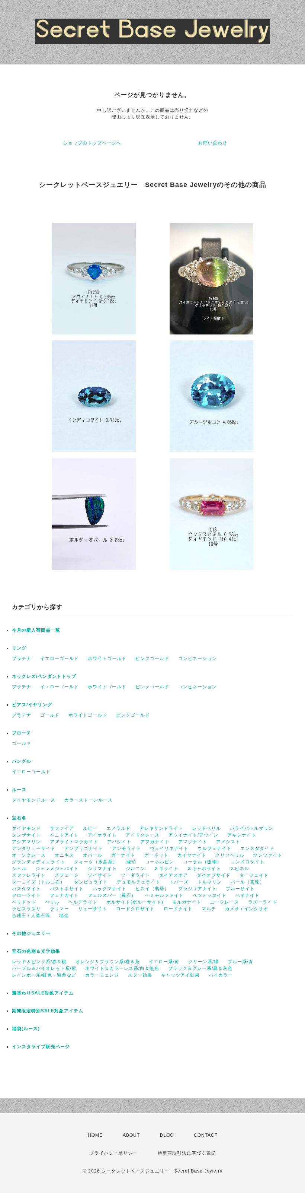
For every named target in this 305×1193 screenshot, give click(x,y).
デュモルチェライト (138, 882)
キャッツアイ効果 (180, 975)
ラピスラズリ (26, 908)
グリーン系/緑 (203, 961)
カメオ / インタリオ (246, 908)
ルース (19, 789)
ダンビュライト (91, 882)
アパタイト (119, 841)
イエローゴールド (59, 658)
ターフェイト (254, 875)
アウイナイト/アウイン (193, 835)
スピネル (239, 868)
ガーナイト (123, 855)
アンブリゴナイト (83, 848)
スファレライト (29, 875)
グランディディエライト (38, 861)
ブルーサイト (240, 888)
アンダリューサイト (33, 848)
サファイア (62, 828)
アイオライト (102, 835)
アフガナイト (154, 841)
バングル (21, 761)
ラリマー (59, 908)
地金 (64, 915)
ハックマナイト (109, 888)
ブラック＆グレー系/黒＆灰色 (200, 968)
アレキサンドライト (161, 828)
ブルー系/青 (240, 961)
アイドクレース (143, 835)
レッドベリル (206, 828)
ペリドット (24, 902)
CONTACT (206, 1135)
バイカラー (221, 975)
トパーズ (179, 882)
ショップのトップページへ (92, 143)
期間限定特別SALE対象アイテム (47, 1010)
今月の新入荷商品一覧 (36, 630)
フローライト (26, 895)
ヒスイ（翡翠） (152, 888)
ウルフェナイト (214, 848)
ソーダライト (135, 875)
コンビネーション (197, 658)
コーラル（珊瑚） (202, 861)
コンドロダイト (247, 861)
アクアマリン (26, 841)
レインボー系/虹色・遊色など (44, 975)
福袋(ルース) (26, 1028)
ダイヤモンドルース (33, 800)
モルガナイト (186, 902)
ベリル (52, 902)
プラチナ (21, 658)
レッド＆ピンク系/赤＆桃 (39, 961)
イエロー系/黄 (164, 961)
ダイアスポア (173, 875)
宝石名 (19, 818)
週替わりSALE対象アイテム (43, 993)
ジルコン (135, 868)
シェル (19, 868)
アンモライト (126, 848)
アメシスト (228, 841)
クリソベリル (229, 855)
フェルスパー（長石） (112, 895)
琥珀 (131, 861)
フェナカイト (64, 895)
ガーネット (156, 855)
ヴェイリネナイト (169, 848)
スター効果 (140, 975)
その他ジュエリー (31, 933)
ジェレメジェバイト (57, 868)
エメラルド (118, 828)
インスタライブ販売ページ (41, 1046)
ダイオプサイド (214, 875)
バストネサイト (67, 888)
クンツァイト (267, 855)
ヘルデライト (82, 902)
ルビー (90, 828)
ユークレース (224, 902)
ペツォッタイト (210, 895)
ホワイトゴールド (107, 658)
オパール (92, 855)
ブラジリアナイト (197, 888)
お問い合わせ (212, 143)
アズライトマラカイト (74, 841)
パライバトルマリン (251, 828)
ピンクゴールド (152, 658)
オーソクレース (29, 855)
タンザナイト (26, 835)
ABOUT (131, 1135)
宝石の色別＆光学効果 (36, 951)
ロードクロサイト (135, 908)
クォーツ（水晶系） (96, 861)
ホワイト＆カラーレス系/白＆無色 (122, 968)
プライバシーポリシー (113, 1153)
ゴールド (50, 715)
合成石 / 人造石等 (31, 915)
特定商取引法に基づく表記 (187, 1153)
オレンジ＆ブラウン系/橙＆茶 (108, 961)
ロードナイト (178, 908)
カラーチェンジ (102, 975)
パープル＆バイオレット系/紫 (44, 968)
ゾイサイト (100, 875)
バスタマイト (26, 888)
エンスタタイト (257, 848)
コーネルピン (159, 861)
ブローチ (21, 733)
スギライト (166, 868)
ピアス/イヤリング (32, 704)
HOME (95, 1135)
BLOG (167, 1135)
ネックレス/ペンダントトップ (44, 676)
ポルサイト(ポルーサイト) (134, 902)
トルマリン (210, 882)
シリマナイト (102, 868)
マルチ (209, 908)
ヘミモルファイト (164, 895)
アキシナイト (241, 835)
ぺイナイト (247, 895)
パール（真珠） (247, 882)
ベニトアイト (64, 835)
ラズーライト (262, 902)
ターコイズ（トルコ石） (38, 882)
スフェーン (67, 875)
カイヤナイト (191, 855)
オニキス (64, 855)
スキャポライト (204, 868)
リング (19, 648)
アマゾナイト (192, 841)
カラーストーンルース (88, 800)
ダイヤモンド (26, 828)
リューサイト (92, 908)
